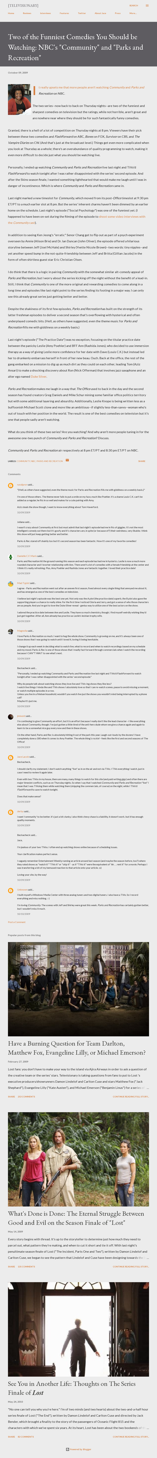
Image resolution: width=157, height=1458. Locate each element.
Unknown (22, 889)
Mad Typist (23, 582)
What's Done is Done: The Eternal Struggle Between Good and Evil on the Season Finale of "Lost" (76, 1218)
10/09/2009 (23, 512)
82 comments (26, 1436)
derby (20, 811)
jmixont (21, 715)
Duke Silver (38, 376)
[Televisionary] (23, 5)
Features (64, 13)
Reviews (27, 13)
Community (23, 461)
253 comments (26, 1096)
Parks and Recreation (49, 461)
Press (118, 13)
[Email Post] (67, 461)
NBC (33, 461)
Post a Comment (16, 922)
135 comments (26, 1266)
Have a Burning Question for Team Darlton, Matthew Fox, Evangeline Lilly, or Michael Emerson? (77, 1048)
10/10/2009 (23, 913)
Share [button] (141, 461)
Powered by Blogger (80, 1449)
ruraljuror (22, 484)
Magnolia (22, 630)
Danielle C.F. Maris (27, 555)
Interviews (45, 13)
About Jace (100, 13)
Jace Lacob (23, 756)
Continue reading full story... (131, 1096)
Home (11, 13)
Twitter (82, 13)
